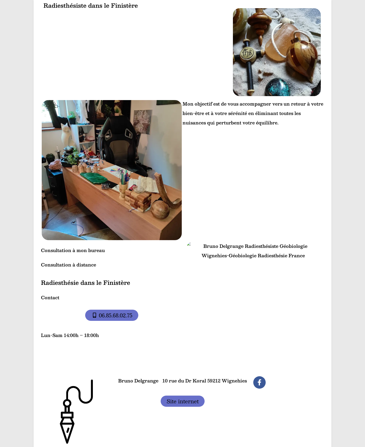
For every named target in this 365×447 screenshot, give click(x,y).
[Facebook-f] (259, 382)
